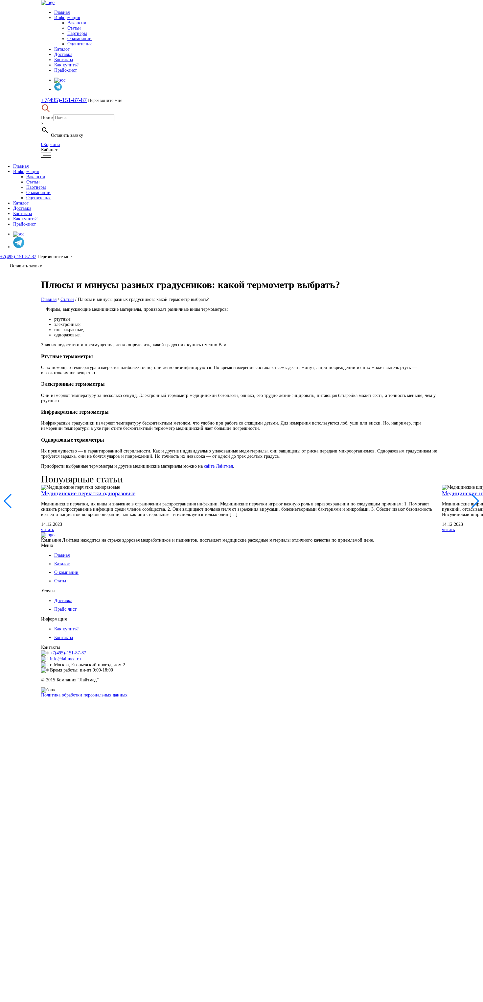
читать (47, 529)
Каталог (62, 49)
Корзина (50, 144)
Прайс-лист (65, 70)
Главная (62, 12)
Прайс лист (65, 609)
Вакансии (76, 22)
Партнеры (77, 33)
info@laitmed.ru (65, 658)
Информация (67, 17)
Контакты (63, 59)
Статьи (74, 28)
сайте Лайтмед (218, 466)
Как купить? (66, 64)
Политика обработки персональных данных (84, 695)
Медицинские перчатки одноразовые (88, 493)
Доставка (63, 54)
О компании (79, 38)
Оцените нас (79, 43)
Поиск (47, 117)
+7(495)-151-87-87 (64, 100)
